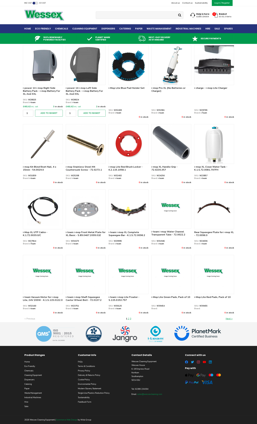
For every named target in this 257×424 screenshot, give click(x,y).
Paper (138, 28)
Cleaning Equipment (84, 28)
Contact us (187, 2)
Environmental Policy (87, 384)
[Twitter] (192, 361)
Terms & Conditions (86, 366)
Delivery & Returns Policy (89, 375)
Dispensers (108, 28)
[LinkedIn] (210, 361)
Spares (228, 28)
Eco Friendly (43, 28)
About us (175, 2)
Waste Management (159, 28)
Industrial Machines (188, 28)
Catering (125, 28)
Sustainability (201, 2)
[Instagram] (198, 361)
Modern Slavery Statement (89, 388)
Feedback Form (84, 402)
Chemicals (61, 28)
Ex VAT (42, 3)
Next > (229, 318)
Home (27, 28)
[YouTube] (204, 361)
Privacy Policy (84, 370)
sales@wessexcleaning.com (149, 394)
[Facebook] (186, 361)
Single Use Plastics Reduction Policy (94, 393)
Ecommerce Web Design (66, 419)
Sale (217, 28)
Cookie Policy (84, 379)
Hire (207, 28)
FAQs (80, 361)
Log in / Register (222, 2)
